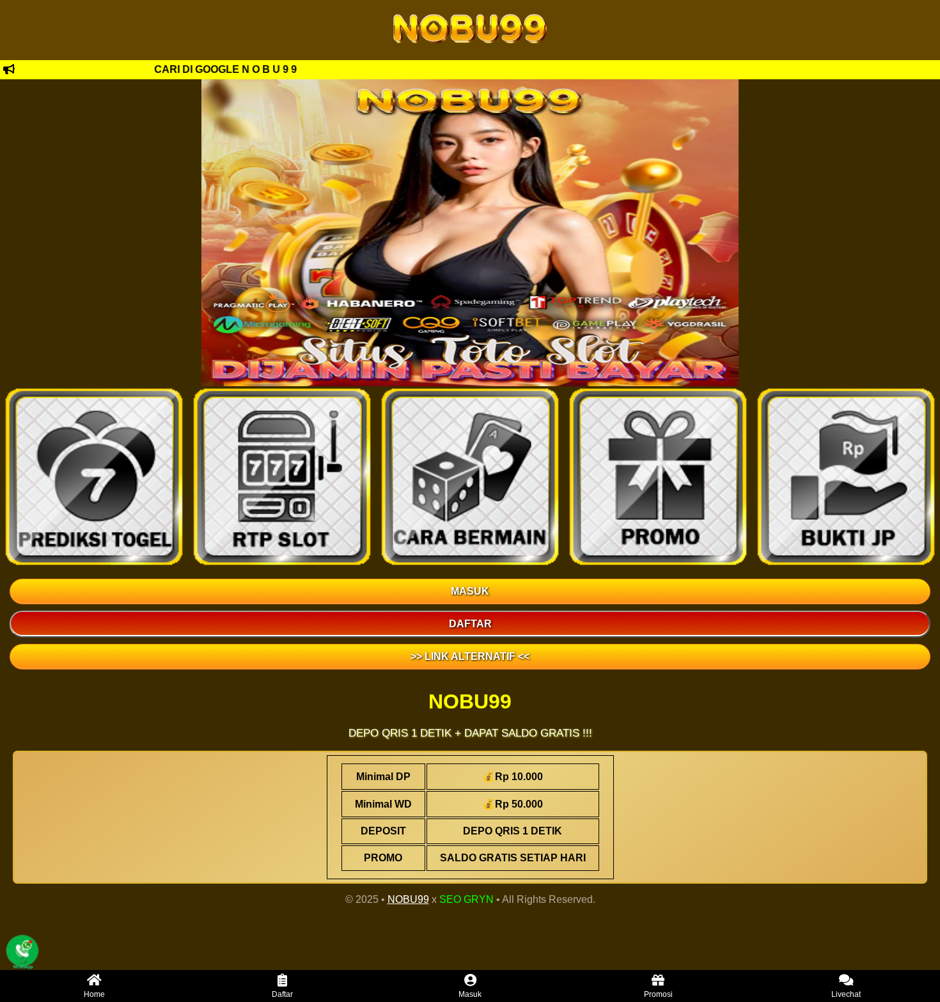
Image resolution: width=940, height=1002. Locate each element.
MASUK (470, 591)
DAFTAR (470, 623)
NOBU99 (408, 899)
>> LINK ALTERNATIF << (470, 656)
